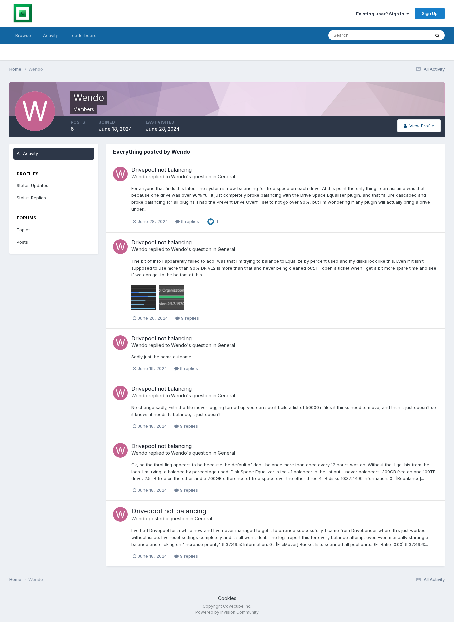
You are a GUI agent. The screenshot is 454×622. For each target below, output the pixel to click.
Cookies (227, 598)
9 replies (189, 221)
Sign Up (430, 13)
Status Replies (31, 197)
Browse (23, 35)
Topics (24, 229)
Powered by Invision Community (227, 612)
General (226, 176)
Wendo (139, 176)
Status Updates (406, 35)
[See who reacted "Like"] (211, 221)
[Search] (437, 35)
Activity (50, 35)
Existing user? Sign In (381, 13)
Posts (22, 242)
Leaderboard (83, 35)
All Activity (27, 153)
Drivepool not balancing (161, 169)
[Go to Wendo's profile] (120, 174)
